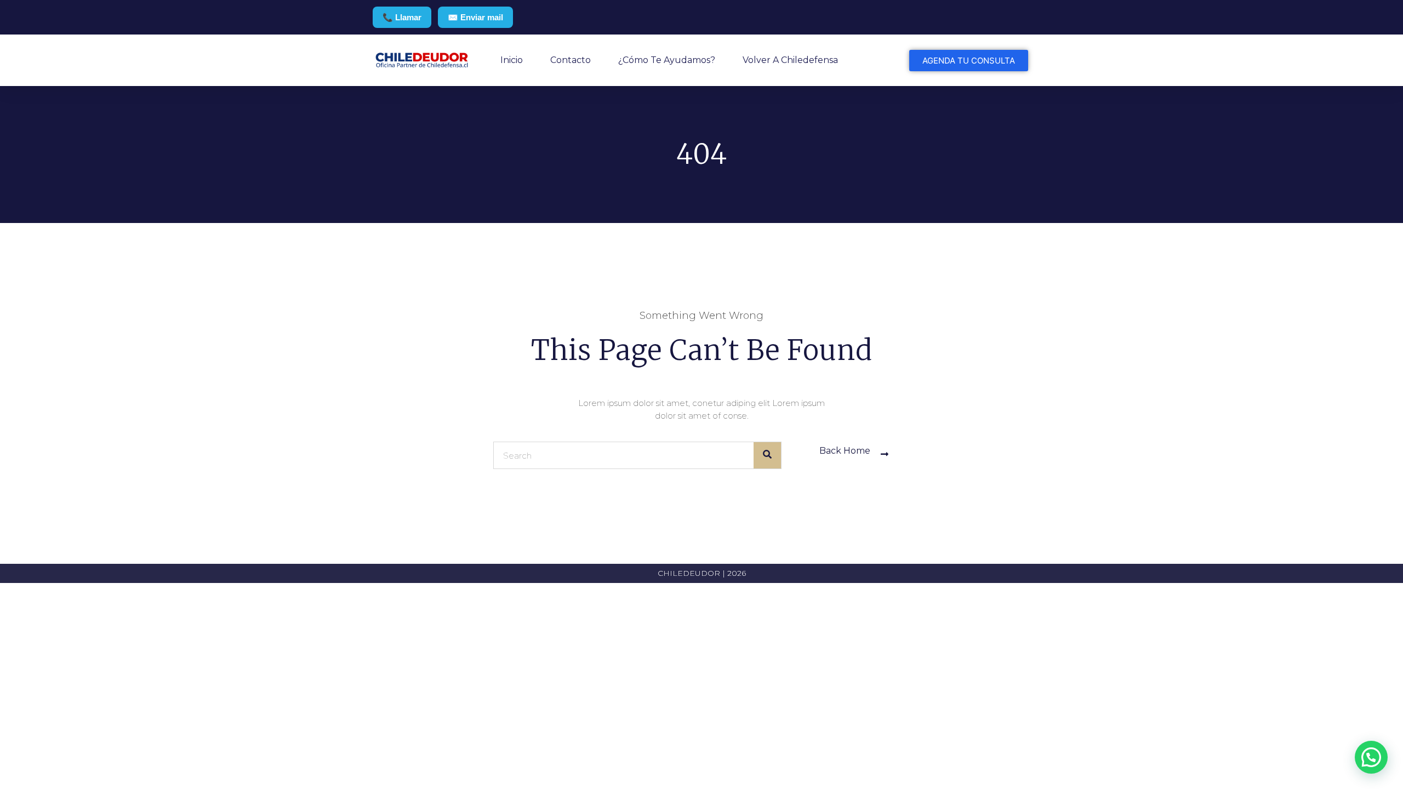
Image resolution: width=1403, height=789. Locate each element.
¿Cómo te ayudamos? (666, 60)
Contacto (570, 60)
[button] (1371, 757)
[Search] (767, 455)
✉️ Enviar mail (475, 17)
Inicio (511, 60)
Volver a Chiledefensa (790, 60)
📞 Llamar (402, 17)
